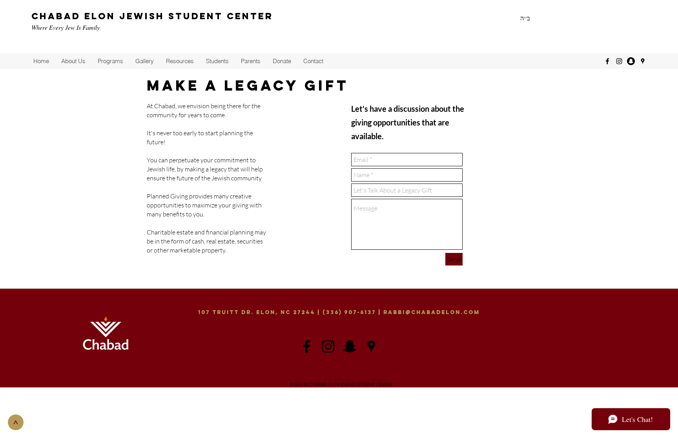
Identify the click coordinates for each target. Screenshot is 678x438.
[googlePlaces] (643, 61)
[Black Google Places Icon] (371, 346)
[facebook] (607, 61)
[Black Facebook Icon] (306, 346)
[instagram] (619, 61)
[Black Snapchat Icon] (349, 346)
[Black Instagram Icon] (328, 346)
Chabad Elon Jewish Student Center (152, 16)
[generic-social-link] (631, 61)
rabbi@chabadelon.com (431, 312)
